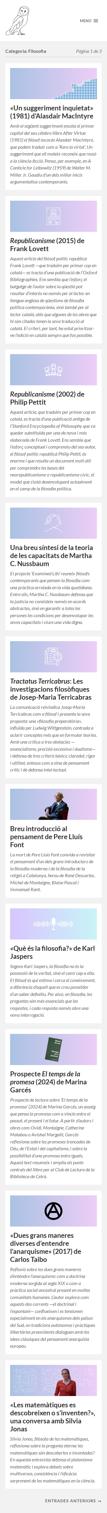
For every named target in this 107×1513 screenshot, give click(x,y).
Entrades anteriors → (73, 1500)
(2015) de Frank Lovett (47, 245)
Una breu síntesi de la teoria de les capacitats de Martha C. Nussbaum (51, 556)
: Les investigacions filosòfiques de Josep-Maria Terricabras (51, 689)
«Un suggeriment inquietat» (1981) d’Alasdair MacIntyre (51, 112)
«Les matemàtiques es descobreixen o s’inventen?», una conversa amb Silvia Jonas (52, 1417)
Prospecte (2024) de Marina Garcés (48, 1082)
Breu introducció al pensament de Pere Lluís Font (46, 837)
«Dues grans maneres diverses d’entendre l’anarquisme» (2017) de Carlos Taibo (45, 1247)
